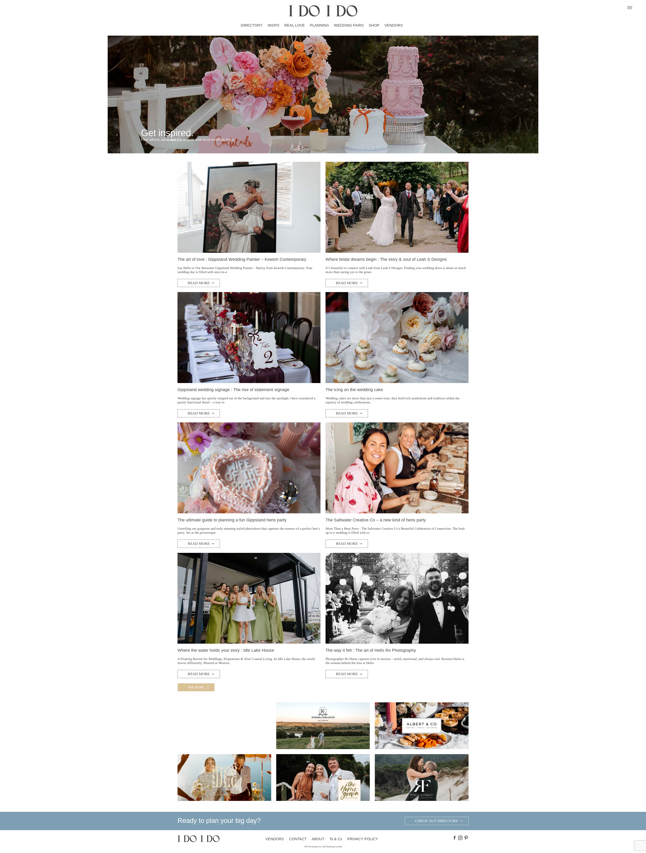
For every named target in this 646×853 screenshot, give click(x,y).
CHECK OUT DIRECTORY (436, 821)
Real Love (294, 25)
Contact (298, 839)
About (318, 839)
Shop (374, 25)
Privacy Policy (362, 839)
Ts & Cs (335, 839)
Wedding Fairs (349, 25)
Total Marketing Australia (332, 846)
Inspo (273, 25)
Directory (252, 25)
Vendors (393, 25)
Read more (199, 283)
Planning (319, 25)
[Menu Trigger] (629, 8)
